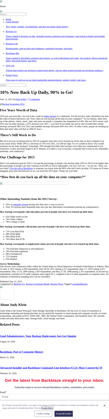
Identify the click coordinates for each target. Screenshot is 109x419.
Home (8, 19)
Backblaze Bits (56, 57)
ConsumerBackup (79, 284)
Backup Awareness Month (38, 284)
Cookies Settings (43, 414)
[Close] (104, 405)
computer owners (20, 204)
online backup (50, 116)
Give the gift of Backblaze (21, 168)
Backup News (57, 284)
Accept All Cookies (63, 414)
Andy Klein (20, 99)
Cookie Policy (47, 408)
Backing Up (55, 35)
